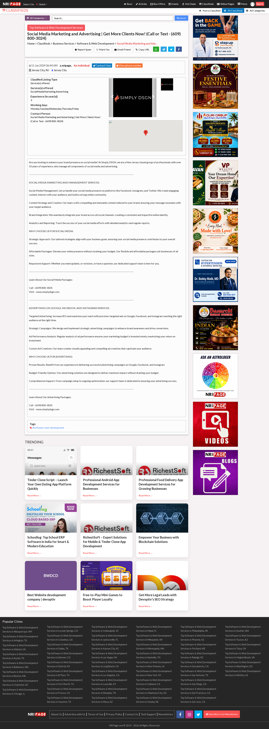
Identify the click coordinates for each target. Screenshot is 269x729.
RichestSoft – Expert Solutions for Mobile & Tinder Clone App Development (105, 541)
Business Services (63, 43)
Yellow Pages (227, 3)
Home (31, 43)
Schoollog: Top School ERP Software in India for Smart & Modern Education (48, 541)
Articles (142, 3)
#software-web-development (48, 427)
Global (41, 4)
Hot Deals (190, 3)
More (244, 3)
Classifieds (208, 3)
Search (182, 18)
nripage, (67, 65)
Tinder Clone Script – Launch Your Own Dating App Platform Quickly (49, 484)
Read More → (34, 495)
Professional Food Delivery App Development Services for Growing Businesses (161, 484)
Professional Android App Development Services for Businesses (101, 484)
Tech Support (148, 714)
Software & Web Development (95, 43)
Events (175, 3)
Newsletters (165, 714)
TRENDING (34, 442)
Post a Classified (211, 10)
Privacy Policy (114, 714)
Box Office (159, 3)
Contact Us (131, 714)
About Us (56, 714)
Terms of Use (95, 714)
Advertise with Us (74, 714)
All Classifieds (235, 10)
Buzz (129, 3)
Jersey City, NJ (40, 70)
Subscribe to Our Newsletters (223, 714)
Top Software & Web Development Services (56, 27)
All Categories (257, 10)
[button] (112, 97)
